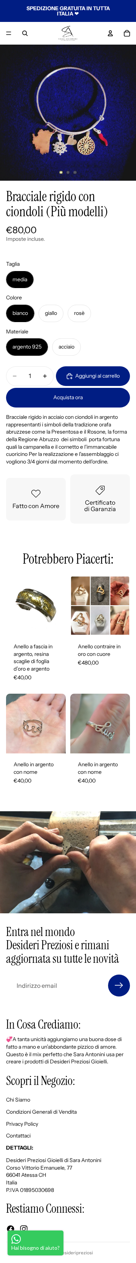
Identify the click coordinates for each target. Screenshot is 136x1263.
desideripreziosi (76, 1252)
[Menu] (8, 33)
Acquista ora (68, 397)
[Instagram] (23, 1229)
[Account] (110, 33)
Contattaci (18, 1135)
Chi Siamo (18, 1099)
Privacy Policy (22, 1123)
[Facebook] (10, 1229)
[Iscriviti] (119, 985)
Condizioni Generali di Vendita (41, 1111)
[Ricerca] (25, 33)
